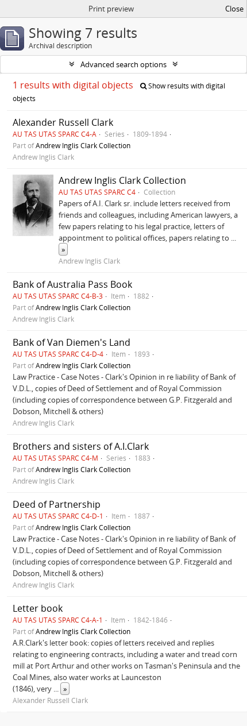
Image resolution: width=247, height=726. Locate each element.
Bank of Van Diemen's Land (71, 342)
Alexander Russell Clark (63, 122)
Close (234, 8)
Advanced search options (123, 64)
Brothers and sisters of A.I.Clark (81, 446)
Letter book (38, 608)
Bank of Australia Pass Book (72, 284)
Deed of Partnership (57, 504)
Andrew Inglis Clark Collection (83, 145)
